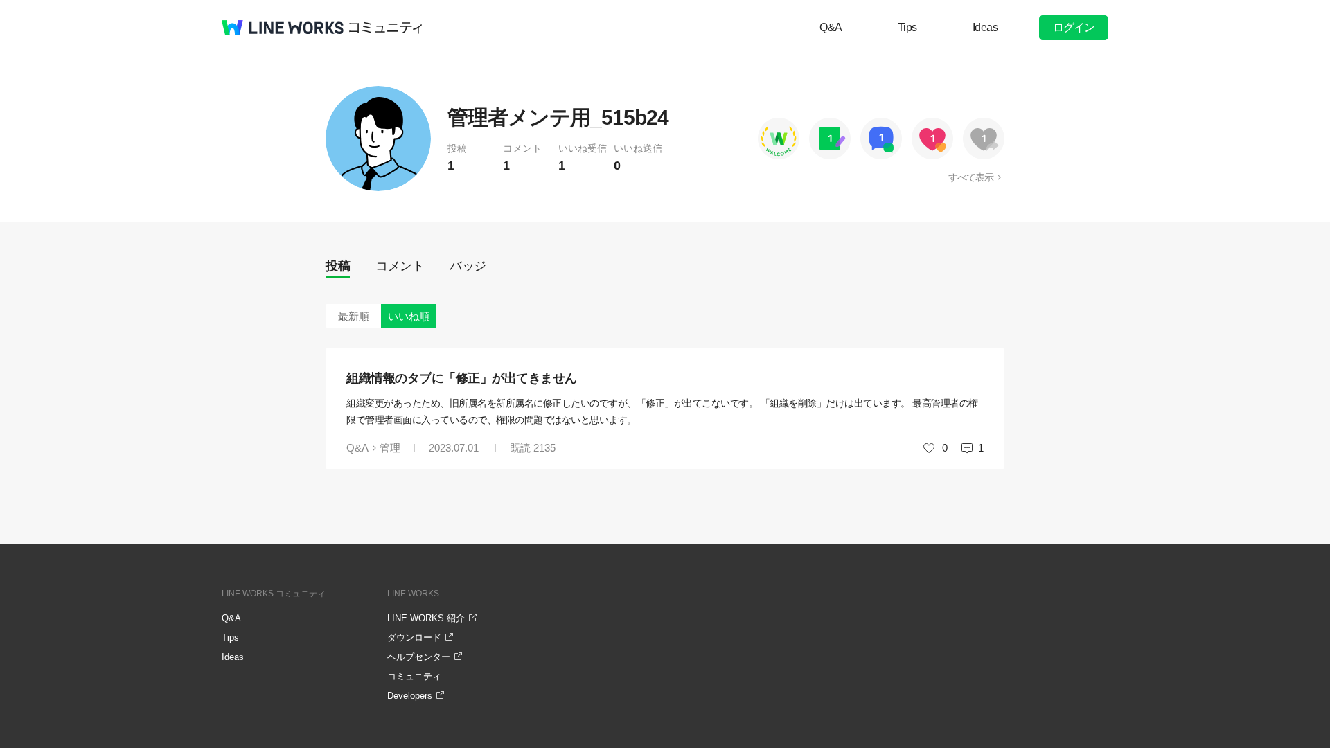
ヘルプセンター (418, 657)
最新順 (353, 316)
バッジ (468, 266)
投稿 (338, 266)
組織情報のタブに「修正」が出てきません (461, 378)
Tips (907, 27)
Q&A (830, 27)
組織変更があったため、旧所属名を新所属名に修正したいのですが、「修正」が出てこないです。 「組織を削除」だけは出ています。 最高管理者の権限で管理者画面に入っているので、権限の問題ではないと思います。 (662, 411)
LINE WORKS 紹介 (426, 618)
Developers (409, 696)
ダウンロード (414, 637)
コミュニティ (386, 27)
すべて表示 (970, 177)
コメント (399, 266)
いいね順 (408, 316)
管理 (390, 448)
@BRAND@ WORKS (283, 27)
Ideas (985, 27)
